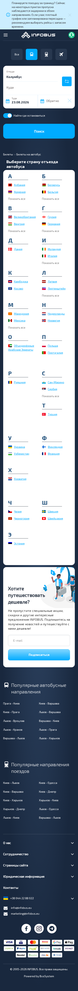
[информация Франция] (44, 454)
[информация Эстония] (10, 543)
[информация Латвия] (44, 282)
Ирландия (54, 249)
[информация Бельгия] (44, 192)
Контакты (10, 887)
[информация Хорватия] (10, 479)
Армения (20, 192)
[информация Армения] (10, 192)
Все (17, 54)
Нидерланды (56, 313)
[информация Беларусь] (44, 185)
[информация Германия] (44, 224)
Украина (19, 447)
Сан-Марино (56, 382)
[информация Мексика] (10, 321)
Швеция (53, 511)
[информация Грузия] (44, 217)
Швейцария (55, 518)
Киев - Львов (11, 782)
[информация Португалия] (44, 353)
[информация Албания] (10, 185)
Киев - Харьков (13, 800)
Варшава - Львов (14, 738)
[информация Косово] (10, 289)
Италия (52, 256)
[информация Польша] (44, 346)
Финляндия (55, 447)
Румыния (20, 382)
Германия (54, 224)
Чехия (18, 511)
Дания (18, 249)
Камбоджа (21, 281)
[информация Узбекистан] (10, 454)
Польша (53, 345)
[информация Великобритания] (10, 217)
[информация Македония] (10, 314)
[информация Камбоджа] (10, 282)
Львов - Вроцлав (13, 720)
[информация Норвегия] (44, 321)
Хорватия (20, 479)
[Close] (70, 14)
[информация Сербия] (44, 389)
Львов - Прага (48, 729)
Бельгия (53, 192)
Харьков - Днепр (14, 809)
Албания (19, 185)
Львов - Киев (11, 817)
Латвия (52, 281)
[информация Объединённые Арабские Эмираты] (10, 346)
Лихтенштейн (57, 288)
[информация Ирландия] (44, 249)
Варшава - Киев (49, 720)
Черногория (21, 518)
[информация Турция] (44, 414)
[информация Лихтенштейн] (44, 289)
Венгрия (19, 224)
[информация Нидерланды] (44, 314)
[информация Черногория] (10, 518)
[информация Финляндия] (44, 447)
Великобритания (25, 217)
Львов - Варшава (50, 712)
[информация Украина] (10, 447)
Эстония (19, 543)
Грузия (52, 217)
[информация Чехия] (10, 511)
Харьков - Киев (48, 800)
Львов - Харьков (49, 738)
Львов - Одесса (49, 809)
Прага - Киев (11, 703)
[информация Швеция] (44, 511)
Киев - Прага (11, 712)
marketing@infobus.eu (25, 913)
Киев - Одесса (48, 782)
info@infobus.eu (21, 907)
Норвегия (54, 320)
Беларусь (54, 185)
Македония (21, 313)
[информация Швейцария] (44, 518)
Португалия (55, 352)
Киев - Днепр (47, 791)
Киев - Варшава (49, 703)
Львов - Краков (12, 729)
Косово (18, 288)
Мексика (19, 320)
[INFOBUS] (38, 34)
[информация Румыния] (10, 382)
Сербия (52, 389)
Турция (52, 414)
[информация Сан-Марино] (44, 382)
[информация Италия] (44, 256)
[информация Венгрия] (10, 224)
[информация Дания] (10, 249)
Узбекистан (21, 453)
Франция (54, 453)
